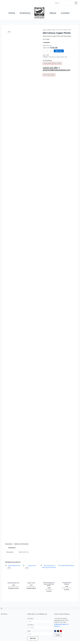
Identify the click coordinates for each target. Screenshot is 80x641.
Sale (66, 57)
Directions (57, 626)
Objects (49, 29)
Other (53, 29)
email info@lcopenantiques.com (56, 70)
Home (44, 29)
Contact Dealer (47, 63)
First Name (30, 618)
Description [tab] (8, 544)
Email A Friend (57, 63)
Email (28, 631)
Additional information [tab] (21, 544)
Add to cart (58, 51)
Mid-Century (52, 57)
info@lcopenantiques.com (61, 624)
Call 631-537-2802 (50, 67)
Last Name (30, 625)
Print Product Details (49, 75)
